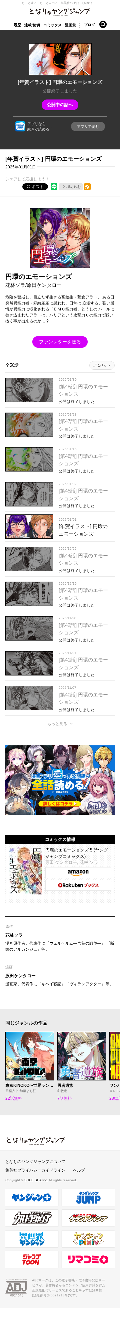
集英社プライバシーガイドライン (35, 1170)
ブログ (89, 25)
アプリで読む (88, 126)
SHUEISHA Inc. (36, 1180)
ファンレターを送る (60, 341)
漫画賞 (70, 25)
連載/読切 (32, 25)
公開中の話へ (60, 104)
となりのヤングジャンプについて (35, 1161)
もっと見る (57, 723)
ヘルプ (79, 1170)
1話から (104, 365)
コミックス (52, 25)
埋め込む (73, 187)
